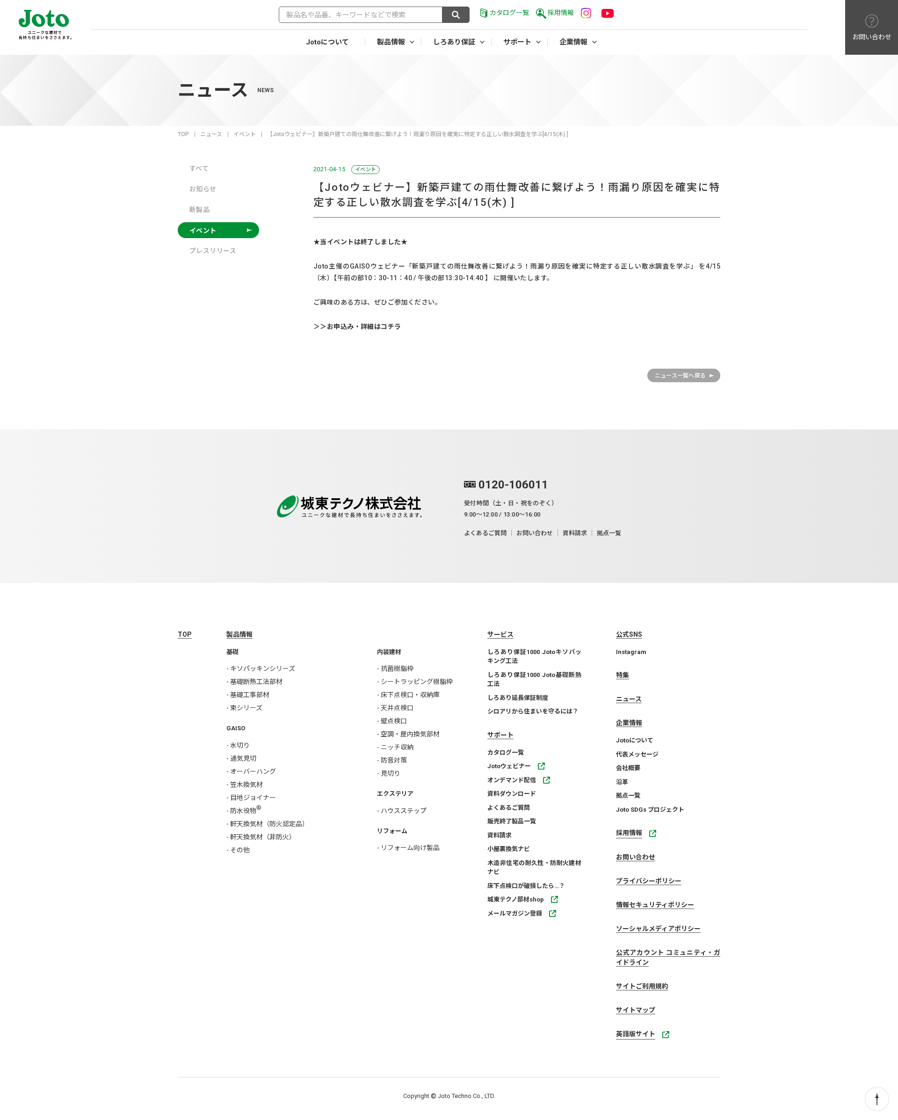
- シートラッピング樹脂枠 (415, 681)
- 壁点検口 (392, 721)
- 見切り (388, 773)
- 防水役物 (243, 811)
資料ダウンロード (511, 793)
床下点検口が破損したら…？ (526, 885)
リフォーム (392, 831)
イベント (244, 134)
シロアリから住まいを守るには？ (533, 711)
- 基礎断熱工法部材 (254, 681)
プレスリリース (212, 250)
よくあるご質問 (485, 533)
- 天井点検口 (395, 708)
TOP (183, 134)
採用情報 (561, 12)
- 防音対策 (392, 760)
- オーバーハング (251, 771)
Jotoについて (327, 42)
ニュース (211, 134)
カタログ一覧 (509, 12)
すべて (199, 168)
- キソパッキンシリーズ (260, 668)
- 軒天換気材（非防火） (261, 837)
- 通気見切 (241, 758)
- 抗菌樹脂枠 (395, 668)
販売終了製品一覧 (511, 821)
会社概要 (628, 767)
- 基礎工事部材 (247, 694)
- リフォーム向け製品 (408, 847)
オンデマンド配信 (511, 780)
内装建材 (389, 651)
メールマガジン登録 (514, 913)
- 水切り (238, 745)
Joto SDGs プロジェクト (650, 809)
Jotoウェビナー (509, 766)
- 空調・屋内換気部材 (408, 734)
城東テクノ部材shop (515, 899)
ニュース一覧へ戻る (680, 375)
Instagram (631, 651)
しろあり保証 (454, 42)
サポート (517, 42)
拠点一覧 (609, 533)
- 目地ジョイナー (251, 797)
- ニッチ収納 (395, 747)
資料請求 (575, 533)
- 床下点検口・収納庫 (408, 694)
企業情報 (573, 42)
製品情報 (391, 42)
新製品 (199, 209)
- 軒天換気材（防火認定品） (267, 824)
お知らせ (203, 189)
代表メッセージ (637, 754)
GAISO (235, 728)
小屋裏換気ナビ (508, 848)
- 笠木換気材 (244, 784)
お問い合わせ (534, 533)
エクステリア (395, 793)
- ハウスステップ (402, 811)
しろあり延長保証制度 (517, 697)
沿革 (622, 781)
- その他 (238, 850)
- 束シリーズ (244, 708)
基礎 (232, 651)
